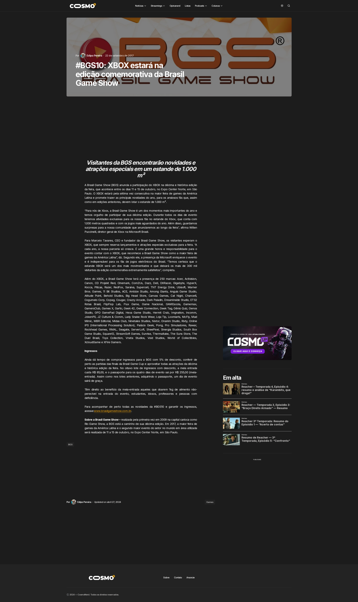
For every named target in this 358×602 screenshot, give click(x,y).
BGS (70, 444)
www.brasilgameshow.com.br (112, 411)
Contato (178, 577)
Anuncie (190, 577)
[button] (282, 5)
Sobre (166, 577)
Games (209, 502)
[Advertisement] (141, 131)
